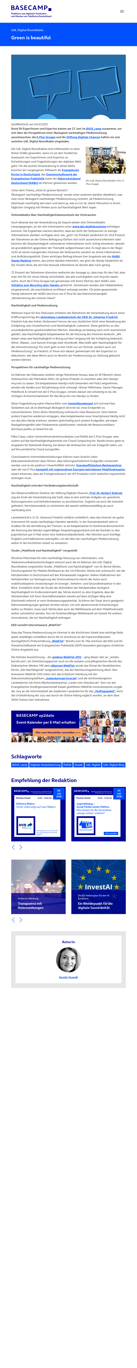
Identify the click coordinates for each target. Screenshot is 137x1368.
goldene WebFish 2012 (66, 657)
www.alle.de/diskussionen (89, 227)
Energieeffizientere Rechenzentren (99, 465)
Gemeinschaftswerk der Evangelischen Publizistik (44, 176)
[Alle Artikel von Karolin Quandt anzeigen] (68, 959)
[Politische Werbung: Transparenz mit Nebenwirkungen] (38, 887)
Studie (79, 765)
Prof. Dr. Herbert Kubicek (106, 493)
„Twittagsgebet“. (105, 691)
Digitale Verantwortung (45, 765)
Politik (67, 765)
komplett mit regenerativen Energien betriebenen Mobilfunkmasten (80, 469)
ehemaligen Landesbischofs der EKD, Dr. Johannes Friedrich (79, 317)
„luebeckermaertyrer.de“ (61, 678)
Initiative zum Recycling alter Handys (35, 285)
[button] (13, 847)
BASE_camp (19, 765)
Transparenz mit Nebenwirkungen (30, 903)
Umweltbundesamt (80, 403)
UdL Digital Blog (113, 765)
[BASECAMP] (31, 11)
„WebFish (57, 641)
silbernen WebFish (63, 666)
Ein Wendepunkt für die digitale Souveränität (95, 902)
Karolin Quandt (68, 977)
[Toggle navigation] (122, 11)
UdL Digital (93, 765)
